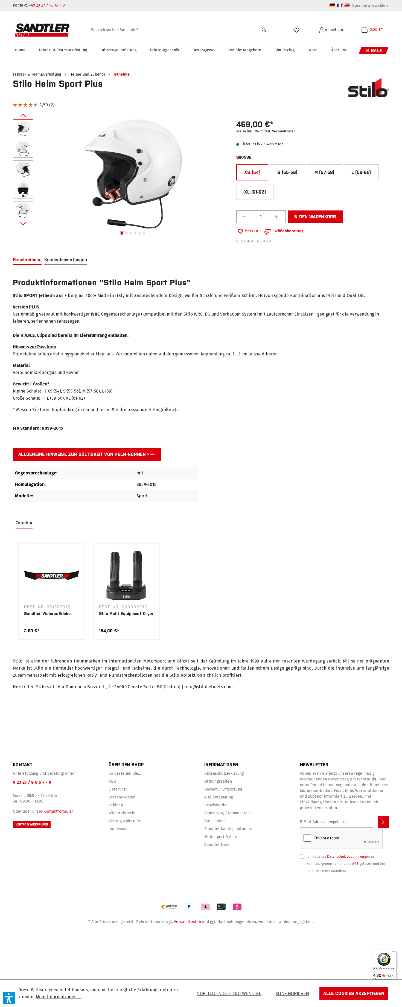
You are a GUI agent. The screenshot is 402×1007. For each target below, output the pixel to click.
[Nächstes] (23, 223)
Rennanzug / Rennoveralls (228, 813)
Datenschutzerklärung (224, 773)
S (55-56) (287, 172)
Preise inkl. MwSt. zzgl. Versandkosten (266, 131)
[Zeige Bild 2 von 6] (126, 233)
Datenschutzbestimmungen (348, 857)
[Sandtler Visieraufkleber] (51, 575)
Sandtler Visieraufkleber (48, 613)
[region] (121, 178)
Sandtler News (217, 844)
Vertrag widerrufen (32, 824)
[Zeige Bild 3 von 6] (131, 233)
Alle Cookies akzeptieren (353, 993)
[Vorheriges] (23, 115)
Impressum (119, 829)
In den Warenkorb (314, 216)
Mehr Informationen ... (58, 996)
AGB (112, 781)
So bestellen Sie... (125, 773)
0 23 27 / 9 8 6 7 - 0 (32, 782)
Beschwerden (216, 805)
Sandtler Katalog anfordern (229, 829)
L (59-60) (361, 172)
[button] (9, 998)
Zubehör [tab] (24, 522)
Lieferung (117, 789)
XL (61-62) (255, 191)
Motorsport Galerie (221, 836)
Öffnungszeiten (218, 781)
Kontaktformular (58, 811)
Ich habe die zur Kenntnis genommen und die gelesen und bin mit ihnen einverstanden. (346, 864)
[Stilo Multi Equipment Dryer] (126, 575)
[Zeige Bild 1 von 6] (122, 233)
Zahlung (116, 805)
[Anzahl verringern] (245, 216)
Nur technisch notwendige (229, 993)
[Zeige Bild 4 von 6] (135, 233)
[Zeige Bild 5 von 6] (139, 233)
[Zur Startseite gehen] (42, 30)
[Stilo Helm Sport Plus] (133, 173)
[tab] (27, 260)
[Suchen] (264, 30)
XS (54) (252, 172)
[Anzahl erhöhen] (277, 216)
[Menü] (393, 953)
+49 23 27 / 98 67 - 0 (47, 5)
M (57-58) (324, 172)
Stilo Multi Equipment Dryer (126, 613)
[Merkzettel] (297, 30)
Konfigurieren (292, 993)
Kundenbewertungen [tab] (65, 259)
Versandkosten (122, 797)
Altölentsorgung (218, 797)
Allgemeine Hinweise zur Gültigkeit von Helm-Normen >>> (86, 454)
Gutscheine (214, 821)
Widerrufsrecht (122, 813)
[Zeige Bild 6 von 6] (144, 233)
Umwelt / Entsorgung (223, 789)
